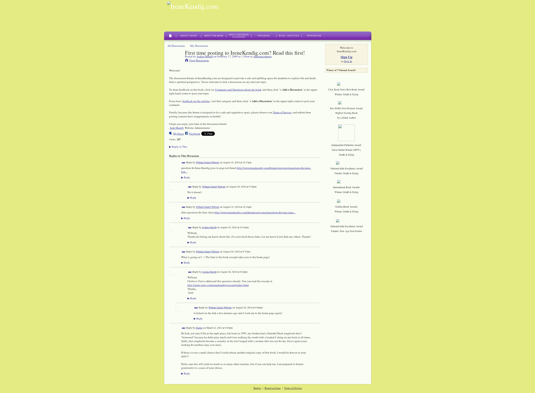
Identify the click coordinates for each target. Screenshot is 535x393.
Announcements (262, 56)
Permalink (184, 163)
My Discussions (199, 46)
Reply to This (178, 146)
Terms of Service (282, 112)
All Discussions (176, 46)
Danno (199, 327)
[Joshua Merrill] (175, 61)
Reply (185, 177)
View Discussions (199, 60)
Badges (257, 388)
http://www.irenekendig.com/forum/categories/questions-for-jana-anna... (255, 212)
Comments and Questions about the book (238, 89)
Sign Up (346, 57)
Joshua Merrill (205, 56)
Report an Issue (273, 388)
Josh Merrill (176, 128)
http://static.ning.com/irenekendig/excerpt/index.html (218, 285)
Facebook (194, 134)
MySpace (178, 134)
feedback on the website (196, 101)
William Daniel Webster (207, 162)
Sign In (348, 61)
